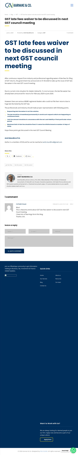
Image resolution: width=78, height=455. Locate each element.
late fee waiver (28, 165)
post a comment (15, 251)
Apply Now (47, 439)
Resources (58, 278)
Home (6, 14)
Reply (71, 204)
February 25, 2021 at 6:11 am (60, 204)
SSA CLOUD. (44, 451)
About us (58, 275)
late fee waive (18, 165)
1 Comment (70, 33)
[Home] (18, 5)
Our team (58, 282)
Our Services (43, 278)
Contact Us (43, 285)
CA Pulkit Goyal (21, 204)
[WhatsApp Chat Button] (73, 450)
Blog (41, 282)
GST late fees (9, 165)
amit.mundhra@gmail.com (52, 142)
